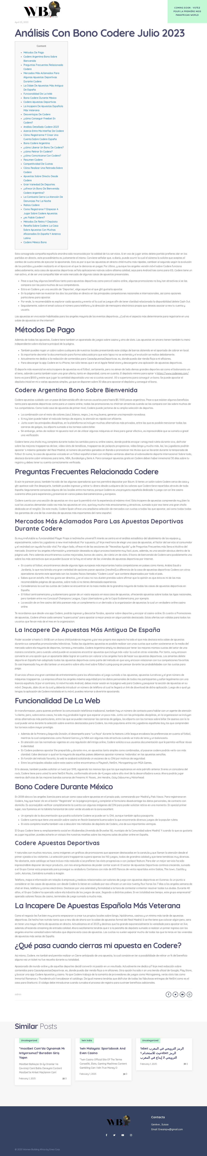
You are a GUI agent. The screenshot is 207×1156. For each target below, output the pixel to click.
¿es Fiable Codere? (34, 217)
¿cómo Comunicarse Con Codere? (42, 155)
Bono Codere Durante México (40, 97)
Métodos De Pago (33, 52)
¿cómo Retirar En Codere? (38, 151)
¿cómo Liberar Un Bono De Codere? (43, 147)
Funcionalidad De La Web (37, 93)
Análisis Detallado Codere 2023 (41, 126)
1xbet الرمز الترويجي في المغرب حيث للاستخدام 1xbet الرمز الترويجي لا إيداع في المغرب (162, 1052)
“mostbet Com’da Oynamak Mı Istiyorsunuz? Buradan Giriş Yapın (42, 1052)
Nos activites (112, 5)
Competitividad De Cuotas (38, 163)
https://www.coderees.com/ (173, 373)
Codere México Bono (35, 242)
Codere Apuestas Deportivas (39, 101)
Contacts (131, 5)
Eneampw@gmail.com (170, 1129)
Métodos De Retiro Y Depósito (40, 221)
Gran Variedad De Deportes (39, 184)
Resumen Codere (33, 159)
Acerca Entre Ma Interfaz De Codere (43, 130)
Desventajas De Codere (36, 114)
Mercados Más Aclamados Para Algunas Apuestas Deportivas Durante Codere (41, 77)
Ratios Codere (31, 205)
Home (96, 5)
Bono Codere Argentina (36, 143)
